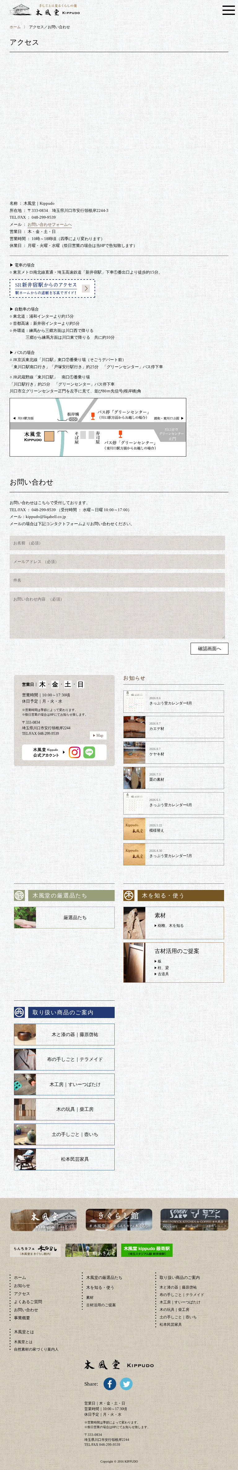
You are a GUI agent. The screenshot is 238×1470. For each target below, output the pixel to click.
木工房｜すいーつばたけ (75, 1084)
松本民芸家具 (75, 1159)
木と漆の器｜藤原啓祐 (75, 1034)
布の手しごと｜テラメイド (75, 1059)
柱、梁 (163, 968)
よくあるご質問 (28, 1301)
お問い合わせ (26, 1309)
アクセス (22, 1293)
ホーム (15, 27)
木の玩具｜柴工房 (75, 1109)
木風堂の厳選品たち (104, 1277)
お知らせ (22, 1285)
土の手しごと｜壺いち (75, 1134)
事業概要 (22, 1318)
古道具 (163, 974)
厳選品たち (75, 917)
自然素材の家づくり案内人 (36, 1349)
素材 (90, 1297)
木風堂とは (23, 1342)
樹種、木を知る (171, 925)
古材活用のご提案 (101, 1305)
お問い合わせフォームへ (50, 224)
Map (99, 735)
